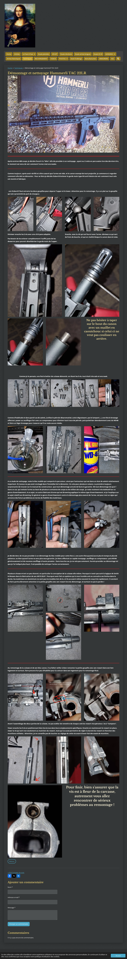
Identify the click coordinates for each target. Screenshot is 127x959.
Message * (11, 907)
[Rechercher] (118, 59)
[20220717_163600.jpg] (91, 393)
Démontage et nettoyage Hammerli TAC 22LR (41, 68)
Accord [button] (118, 956)
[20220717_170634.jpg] (109, 393)
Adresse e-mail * (14, 897)
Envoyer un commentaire (18, 924)
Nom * (10, 887)
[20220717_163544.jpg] (78, 393)
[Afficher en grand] (20, 214)
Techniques (18, 68)
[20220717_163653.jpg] (61, 393)
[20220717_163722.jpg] (18, 393)
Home (10, 68)
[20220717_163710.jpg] (39, 393)
